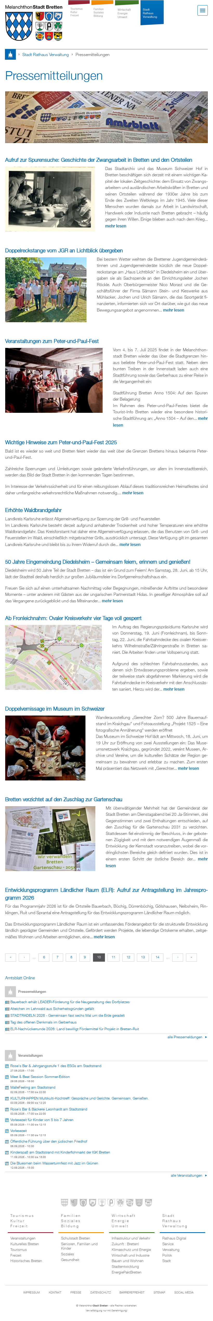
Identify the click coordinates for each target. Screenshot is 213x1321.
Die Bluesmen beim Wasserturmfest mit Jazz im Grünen (54, 1163)
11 (113, 957)
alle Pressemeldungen (185, 1037)
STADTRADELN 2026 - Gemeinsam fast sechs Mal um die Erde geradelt (67, 1015)
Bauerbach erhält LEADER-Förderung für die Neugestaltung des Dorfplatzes (70, 1002)
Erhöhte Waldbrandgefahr (33, 510)
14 (157, 957)
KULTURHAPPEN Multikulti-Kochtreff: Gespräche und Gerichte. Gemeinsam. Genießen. (79, 1098)
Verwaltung (170, 1250)
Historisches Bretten (26, 1261)
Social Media (184, 1292)
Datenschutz (100, 1292)
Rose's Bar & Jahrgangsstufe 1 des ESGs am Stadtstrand (55, 1066)
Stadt (166, 1261)
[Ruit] (139, 1203)
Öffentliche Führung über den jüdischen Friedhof (48, 1141)
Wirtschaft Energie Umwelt (127, 16)
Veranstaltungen (23, 1238)
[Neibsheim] (120, 1203)
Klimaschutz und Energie (131, 1250)
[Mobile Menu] (202, 10)
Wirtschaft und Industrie (130, 1255)
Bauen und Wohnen (128, 1261)
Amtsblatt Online (20, 978)
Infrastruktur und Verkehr (131, 1238)
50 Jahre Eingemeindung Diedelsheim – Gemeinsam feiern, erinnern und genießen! (97, 562)
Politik (167, 1255)
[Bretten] (64, 1203)
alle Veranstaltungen (187, 1175)
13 (143, 957)
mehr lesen (115, 226)
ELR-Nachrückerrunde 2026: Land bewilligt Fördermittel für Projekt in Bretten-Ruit (74, 1029)
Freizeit (15, 1255)
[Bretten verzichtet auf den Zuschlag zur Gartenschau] (50, 838)
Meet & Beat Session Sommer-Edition (40, 1077)
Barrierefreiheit (131, 1292)
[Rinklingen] (129, 1203)
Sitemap (159, 1292)
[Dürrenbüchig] (101, 1203)
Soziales (67, 1254)
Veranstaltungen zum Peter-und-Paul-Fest (52, 341)
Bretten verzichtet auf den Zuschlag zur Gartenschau (63, 799)
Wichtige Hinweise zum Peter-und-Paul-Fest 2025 (61, 442)
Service (168, 1244)
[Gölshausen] (111, 1203)
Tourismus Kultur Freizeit (79, 16)
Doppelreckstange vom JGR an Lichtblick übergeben (64, 250)
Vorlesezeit (18, 1131)
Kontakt (55, 1292)
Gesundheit (70, 1260)
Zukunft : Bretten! (125, 1244)
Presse (75, 1292)
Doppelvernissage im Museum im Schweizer (54, 709)
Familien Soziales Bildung (102, 16)
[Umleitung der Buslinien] (53, 657)
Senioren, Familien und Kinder (79, 1246)
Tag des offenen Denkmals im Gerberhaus (43, 1022)
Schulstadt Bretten (75, 1238)
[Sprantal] (148, 1203)
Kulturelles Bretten (24, 1244)
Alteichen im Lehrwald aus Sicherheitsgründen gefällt (52, 1009)
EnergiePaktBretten (127, 1272)
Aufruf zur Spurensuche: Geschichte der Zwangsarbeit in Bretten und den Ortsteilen (98, 160)
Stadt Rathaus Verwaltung (151, 16)
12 (128, 957)
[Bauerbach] (73, 1203)
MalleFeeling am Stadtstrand (32, 1087)
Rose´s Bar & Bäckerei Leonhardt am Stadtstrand (48, 1109)
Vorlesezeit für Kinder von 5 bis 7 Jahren (42, 1120)
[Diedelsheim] (92, 1203)
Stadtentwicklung (125, 1267)
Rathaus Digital (174, 1238)
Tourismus (18, 1250)
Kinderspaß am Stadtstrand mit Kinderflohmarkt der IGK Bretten (60, 1152)
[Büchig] (83, 1203)
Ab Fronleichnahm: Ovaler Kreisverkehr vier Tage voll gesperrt (73, 618)
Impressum (31, 1292)
